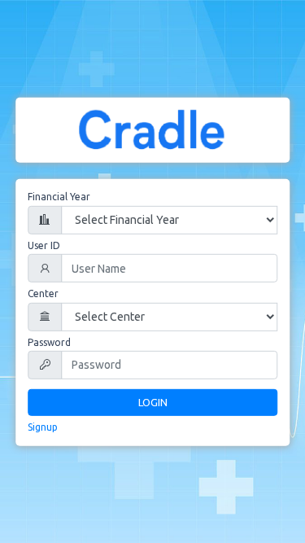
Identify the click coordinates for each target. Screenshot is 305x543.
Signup (43, 427)
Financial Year (59, 196)
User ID (44, 245)
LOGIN (153, 402)
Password (49, 341)
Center (43, 293)
